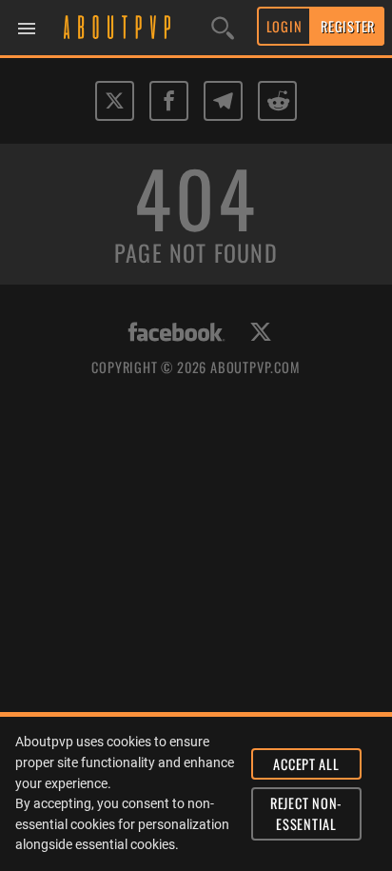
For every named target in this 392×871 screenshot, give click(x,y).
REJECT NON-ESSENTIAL (306, 813)
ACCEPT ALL (306, 764)
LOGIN (284, 26)
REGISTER (348, 26)
